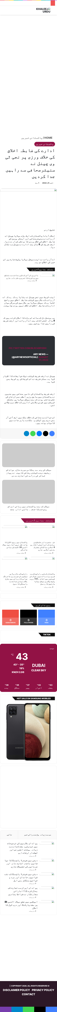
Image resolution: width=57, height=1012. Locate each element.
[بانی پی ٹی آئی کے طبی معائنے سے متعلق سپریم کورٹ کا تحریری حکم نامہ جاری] (47, 279)
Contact (28, 994)
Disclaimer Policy (16, 990)
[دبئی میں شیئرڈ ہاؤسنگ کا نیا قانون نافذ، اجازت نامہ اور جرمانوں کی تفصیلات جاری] (47, 864)
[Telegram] (26, 433)
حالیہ (9, 834)
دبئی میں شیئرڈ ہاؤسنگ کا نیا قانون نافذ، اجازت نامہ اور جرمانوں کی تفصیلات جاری (21, 863)
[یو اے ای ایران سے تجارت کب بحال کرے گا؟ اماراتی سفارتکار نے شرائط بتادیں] (47, 891)
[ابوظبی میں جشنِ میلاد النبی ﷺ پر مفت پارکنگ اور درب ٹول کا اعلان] (47, 905)
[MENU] (3, 11)
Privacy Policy (43, 990)
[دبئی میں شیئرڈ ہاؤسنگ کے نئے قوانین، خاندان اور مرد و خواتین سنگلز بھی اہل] (47, 878)
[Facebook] (52, 433)
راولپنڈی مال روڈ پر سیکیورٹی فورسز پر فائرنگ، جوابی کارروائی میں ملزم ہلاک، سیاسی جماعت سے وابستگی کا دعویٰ (15, 579)
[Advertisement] (28, 45)
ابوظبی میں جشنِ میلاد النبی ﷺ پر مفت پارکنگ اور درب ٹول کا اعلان (21, 904)
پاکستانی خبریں (31, 137)
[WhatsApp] (33, 433)
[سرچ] (53, 11)
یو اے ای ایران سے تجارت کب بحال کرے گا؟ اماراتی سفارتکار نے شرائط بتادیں (23, 891)
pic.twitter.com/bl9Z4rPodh (27, 348)
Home (48, 137)
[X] (45, 433)
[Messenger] (39, 433)
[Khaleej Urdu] (39, 10)
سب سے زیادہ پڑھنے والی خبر (37, 834)
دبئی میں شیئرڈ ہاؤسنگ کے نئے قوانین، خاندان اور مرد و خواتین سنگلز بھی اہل (21, 877)
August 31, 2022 (43, 358)
